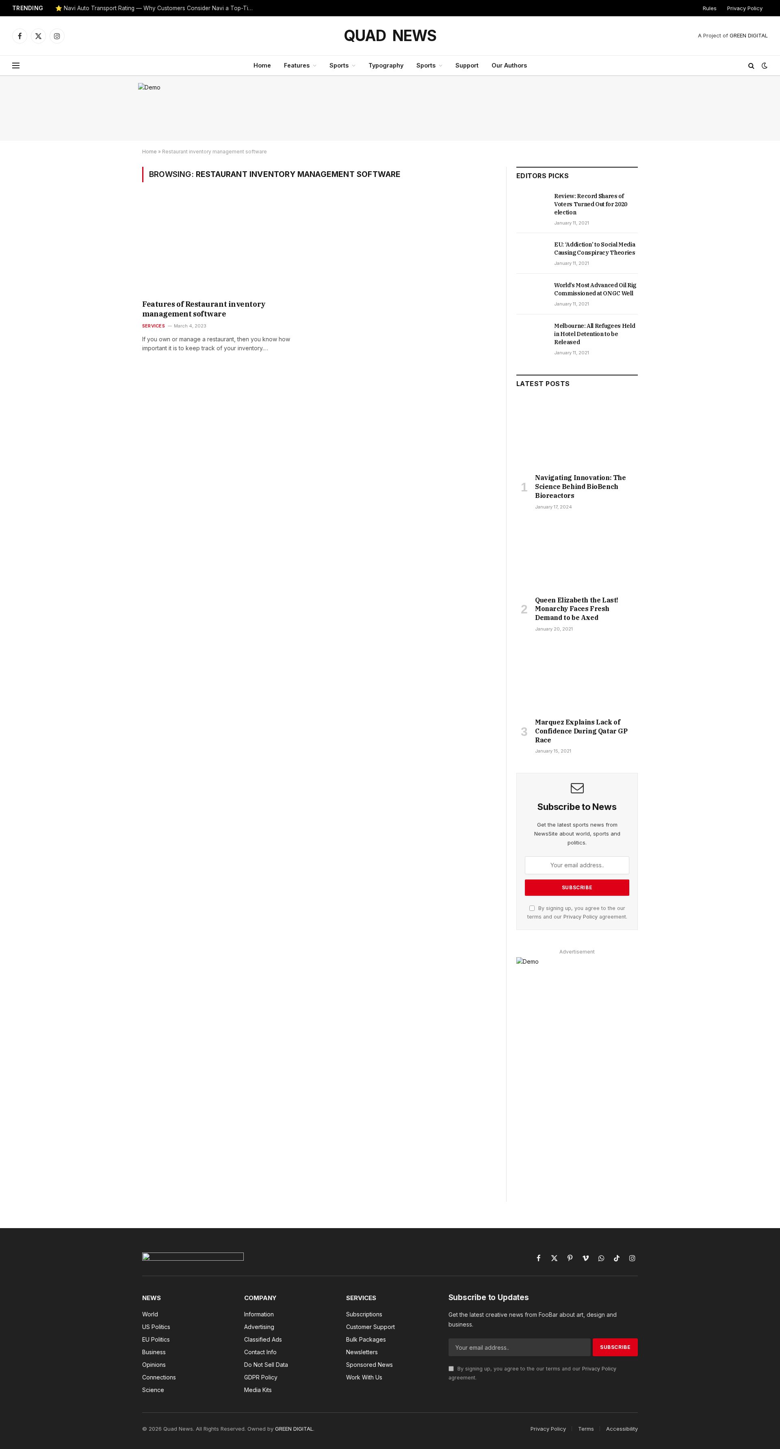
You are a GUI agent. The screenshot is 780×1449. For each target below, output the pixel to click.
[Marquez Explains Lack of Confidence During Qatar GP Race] (577, 677)
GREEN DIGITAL (749, 35)
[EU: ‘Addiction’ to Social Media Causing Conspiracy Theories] (531, 253)
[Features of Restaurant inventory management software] (227, 246)
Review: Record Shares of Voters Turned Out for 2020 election (590, 204)
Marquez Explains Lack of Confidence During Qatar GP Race (581, 731)
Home (262, 65)
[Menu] (16, 66)
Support (467, 65)
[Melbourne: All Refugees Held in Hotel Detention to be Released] (531, 335)
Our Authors (509, 65)
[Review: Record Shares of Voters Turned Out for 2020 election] (531, 205)
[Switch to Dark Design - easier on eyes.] (764, 65)
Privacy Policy (745, 8)
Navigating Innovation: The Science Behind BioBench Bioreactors (580, 487)
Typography (385, 65)
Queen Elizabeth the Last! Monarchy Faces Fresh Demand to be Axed (576, 609)
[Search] (751, 66)
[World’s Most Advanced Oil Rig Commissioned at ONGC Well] (531, 294)
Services (153, 326)
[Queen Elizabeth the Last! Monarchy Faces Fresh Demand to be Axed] (577, 555)
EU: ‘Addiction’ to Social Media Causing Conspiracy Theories (594, 248)
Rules (710, 8)
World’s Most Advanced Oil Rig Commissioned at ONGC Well (595, 289)
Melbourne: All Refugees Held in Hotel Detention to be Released (594, 334)
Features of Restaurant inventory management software (204, 309)
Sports (339, 65)
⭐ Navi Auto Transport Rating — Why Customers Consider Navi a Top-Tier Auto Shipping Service (156, 8)
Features (297, 65)
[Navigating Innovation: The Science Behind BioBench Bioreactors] (577, 433)
